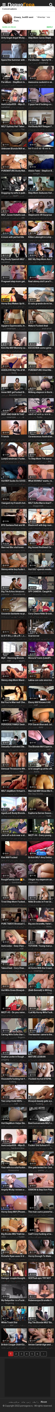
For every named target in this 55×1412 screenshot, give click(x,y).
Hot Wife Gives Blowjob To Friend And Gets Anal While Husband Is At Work (14, 990)
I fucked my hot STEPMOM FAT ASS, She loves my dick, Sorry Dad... (41, 1079)
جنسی (30, 196)
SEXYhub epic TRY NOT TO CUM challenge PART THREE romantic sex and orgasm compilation (41, 1278)
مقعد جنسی (33, 85)
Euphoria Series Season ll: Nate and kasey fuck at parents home (41, 813)
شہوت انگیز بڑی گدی (38, 351)
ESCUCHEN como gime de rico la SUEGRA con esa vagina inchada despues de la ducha (41, 348)
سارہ (46, 727)
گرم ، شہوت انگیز (19, 638)
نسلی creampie (8, 417)
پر (6, 882)
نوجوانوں (33, 63)
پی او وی (47, 196)
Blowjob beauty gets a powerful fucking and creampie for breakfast (41, 1101)
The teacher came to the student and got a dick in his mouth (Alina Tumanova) (41, 1034)
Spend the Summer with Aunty (14, 60)
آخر (48, 284)
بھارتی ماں (49, 417)
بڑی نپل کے (33, 395)
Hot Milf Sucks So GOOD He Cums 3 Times (14, 481)
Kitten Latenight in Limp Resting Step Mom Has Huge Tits (41, 237)
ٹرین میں (20, 151)
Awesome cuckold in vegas (41, 82)
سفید (50, 151)
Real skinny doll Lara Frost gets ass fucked (41, 281)
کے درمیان (46, 173)
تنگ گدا (32, 284)
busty (14, 373)
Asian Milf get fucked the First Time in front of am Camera (14, 392)
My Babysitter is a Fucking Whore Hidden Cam (14, 1300)
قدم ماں (38, 196)
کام (48, 40)
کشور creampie (8, 328)
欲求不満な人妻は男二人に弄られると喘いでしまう (14, 636)
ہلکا (39, 550)
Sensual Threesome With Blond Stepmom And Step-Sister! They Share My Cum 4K (14, 769)
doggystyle (38, 506)
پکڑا (17, 1303)
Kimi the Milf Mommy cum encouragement (14, 348)
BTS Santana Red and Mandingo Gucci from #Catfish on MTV (14, 525)
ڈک (29, 373)
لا (50, 683)
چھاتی (42, 240)
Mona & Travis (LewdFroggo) (41, 658)
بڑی (33, 373)
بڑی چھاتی (33, 1303)
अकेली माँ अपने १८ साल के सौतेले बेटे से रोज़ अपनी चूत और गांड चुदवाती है (41, 414)
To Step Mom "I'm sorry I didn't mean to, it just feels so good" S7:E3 (41, 458)
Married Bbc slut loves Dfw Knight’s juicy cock (14, 547)
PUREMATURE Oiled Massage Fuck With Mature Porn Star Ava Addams (41, 370)
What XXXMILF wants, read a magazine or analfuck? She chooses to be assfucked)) (41, 481)
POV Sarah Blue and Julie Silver (41, 724)
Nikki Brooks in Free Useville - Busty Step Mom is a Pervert (41, 902)
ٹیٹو (3, 528)
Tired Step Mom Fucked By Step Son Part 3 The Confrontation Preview (14, 902)
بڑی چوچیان (34, 129)
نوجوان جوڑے (39, 107)
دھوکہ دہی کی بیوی (42, 1325)
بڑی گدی (32, 550)
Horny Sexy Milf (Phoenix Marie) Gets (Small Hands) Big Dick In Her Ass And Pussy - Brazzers (14, 1212)
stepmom (26, 218)
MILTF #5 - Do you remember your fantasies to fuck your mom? (14, 1012)
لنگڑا (22, 1104)
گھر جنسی (42, 151)
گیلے (3, 439)
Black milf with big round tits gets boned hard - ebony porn (41, 525)
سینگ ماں (32, 151)
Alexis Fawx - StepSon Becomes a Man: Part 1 (41, 171)
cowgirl (36, 173)
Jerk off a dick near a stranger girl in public (14, 835)
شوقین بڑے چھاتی (36, 40)
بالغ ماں (18, 173)
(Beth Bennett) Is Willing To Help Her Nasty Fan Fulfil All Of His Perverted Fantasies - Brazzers (41, 990)
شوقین (31, 306)
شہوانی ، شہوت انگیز (11, 484)
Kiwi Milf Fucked (9, 857)
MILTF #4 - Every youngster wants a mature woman (41, 835)
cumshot (5, 107)
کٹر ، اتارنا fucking (41, 816)
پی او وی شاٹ (7, 616)
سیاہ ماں (19, 860)
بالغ (3, 240)
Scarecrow (33, 636)
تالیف (43, 1126)
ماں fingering (7, 1303)
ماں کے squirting (19, 661)
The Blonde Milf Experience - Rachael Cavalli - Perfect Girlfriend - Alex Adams (41, 746)
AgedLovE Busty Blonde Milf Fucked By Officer (14, 813)
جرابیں (46, 1148)
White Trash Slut (9, 1322)
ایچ (16, 616)
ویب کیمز (32, 1214)
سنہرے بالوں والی (37, 993)
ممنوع (10, 971)
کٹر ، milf (6, 661)
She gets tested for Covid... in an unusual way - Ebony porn (41, 1167)
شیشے (16, 971)
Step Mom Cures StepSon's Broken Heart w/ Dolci (41, 38)
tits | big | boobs (35, 794)
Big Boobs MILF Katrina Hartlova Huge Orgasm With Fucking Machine (14, 1234)
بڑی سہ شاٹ (46, 129)
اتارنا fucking (8, 1082)
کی (14, 683)
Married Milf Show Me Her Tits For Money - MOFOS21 (41, 791)
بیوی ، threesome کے (15, 1170)
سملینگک (43, 1059)
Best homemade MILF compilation (41, 1123)
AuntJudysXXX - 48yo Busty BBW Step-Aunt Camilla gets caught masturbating (14, 1145)
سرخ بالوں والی (9, 306)
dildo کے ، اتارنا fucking (13, 1237)
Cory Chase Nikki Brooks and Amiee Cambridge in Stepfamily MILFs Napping (41, 613)
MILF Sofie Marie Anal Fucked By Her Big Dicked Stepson (41, 503)
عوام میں (18, 838)
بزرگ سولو (6, 351)
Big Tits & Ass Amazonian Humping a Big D (14, 591)
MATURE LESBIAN (37, 1056)
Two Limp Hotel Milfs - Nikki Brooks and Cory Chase (14, 1101)
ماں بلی (24, 262)
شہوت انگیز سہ (17, 1214)
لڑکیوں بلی (15, 129)
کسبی (21, 196)
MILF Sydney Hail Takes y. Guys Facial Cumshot (14, 126)
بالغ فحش (45, 218)
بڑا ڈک (49, 771)
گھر (49, 1126)
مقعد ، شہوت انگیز (37, 594)
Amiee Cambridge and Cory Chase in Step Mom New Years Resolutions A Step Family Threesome (41, 1344)
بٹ (40, 1303)
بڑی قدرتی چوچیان (37, 1259)
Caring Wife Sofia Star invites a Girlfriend (14, 1034)
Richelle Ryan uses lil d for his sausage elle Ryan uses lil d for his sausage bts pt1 (14, 1256)
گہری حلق (42, 1237)
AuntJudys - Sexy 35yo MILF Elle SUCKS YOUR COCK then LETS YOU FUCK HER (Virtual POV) (14, 946)
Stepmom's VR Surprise (40, 215)
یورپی (51, 1237)
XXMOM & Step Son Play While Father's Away (41, 1189)
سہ (29, 1281)
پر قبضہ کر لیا (35, 638)
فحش (15, 572)
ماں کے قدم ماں (8, 284)
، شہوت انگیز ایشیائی (12, 85)
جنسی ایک (16, 240)
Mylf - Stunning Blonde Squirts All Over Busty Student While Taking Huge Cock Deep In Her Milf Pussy (14, 658)
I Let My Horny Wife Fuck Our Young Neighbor (41, 1012)
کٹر (26, 85)
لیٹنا (31, 1082)
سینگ (3, 1015)
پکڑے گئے (5, 1148)
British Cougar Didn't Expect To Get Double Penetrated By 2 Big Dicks (14, 1344)
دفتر (30, 771)
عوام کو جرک (7, 838)
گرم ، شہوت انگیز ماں (39, 262)
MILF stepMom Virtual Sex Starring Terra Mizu (14, 791)
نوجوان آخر (41, 306)
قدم (30, 616)
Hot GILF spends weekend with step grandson (41, 569)
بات (3, 63)
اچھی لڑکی (42, 461)
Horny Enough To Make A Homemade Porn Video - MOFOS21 (41, 1256)
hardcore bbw (17, 1148)
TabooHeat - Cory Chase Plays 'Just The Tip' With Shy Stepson (14, 968)
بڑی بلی (38, 1015)
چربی (19, 284)
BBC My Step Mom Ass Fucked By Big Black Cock (41, 259)
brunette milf (15, 395)
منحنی (31, 439)
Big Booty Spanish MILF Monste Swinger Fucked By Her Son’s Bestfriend (14, 259)
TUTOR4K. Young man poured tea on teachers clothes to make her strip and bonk (41, 946)
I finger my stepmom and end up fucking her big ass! (41, 879)
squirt (15, 196)
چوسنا (4, 683)
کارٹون (43, 661)
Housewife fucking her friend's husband (14, 1079)
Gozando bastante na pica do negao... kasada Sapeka (14, 613)
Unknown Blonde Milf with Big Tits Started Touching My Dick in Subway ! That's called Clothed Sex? (14, 148)
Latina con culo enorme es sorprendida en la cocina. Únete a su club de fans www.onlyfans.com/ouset (41, 680)
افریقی (48, 1170)
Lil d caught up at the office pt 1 (41, 769)
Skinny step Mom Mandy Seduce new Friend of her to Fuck (14, 680)
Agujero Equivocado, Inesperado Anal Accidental (14, 326)
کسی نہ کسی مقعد (9, 1347)
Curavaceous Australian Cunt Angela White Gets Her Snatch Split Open (41, 436)
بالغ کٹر (15, 262)
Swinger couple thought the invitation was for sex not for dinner (14, 1278)
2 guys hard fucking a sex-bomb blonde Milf (41, 104)
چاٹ (30, 1325)
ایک (20, 572)
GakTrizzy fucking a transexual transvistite (41, 1234)
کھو (46, 638)
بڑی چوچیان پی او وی (16, 63)
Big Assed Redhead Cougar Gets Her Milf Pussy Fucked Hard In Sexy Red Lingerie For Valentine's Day (41, 547)
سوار (42, 771)
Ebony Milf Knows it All (39, 702)
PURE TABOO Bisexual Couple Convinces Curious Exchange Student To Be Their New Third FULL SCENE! (14, 924)
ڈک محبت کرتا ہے (15, 550)
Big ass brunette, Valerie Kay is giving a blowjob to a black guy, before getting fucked (41, 924)
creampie (43, 63)
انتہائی (41, 284)
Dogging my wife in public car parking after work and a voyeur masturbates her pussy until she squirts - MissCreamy (14, 193)
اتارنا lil (5, 1259)
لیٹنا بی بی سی (19, 528)
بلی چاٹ (5, 1214)
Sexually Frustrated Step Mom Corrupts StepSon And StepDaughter (14, 746)
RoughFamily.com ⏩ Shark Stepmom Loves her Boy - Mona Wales (14, 879)
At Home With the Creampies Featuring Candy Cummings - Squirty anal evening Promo (41, 968)
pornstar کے (6, 594)
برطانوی (12, 816)
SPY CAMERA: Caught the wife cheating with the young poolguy (41, 591)
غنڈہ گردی (33, 949)
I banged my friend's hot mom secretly (14, 503)
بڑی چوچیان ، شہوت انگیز (40, 528)
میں (46, 616)
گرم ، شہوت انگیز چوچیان (18, 794)
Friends (5, 436)
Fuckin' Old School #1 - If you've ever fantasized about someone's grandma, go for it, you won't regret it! (41, 1145)
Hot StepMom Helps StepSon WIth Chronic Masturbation (14, 1123)
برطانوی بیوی (25, 373)
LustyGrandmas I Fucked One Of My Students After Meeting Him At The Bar (14, 458)
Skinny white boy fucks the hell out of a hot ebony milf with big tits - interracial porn (14, 569)
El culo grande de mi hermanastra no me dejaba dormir (41, 303)
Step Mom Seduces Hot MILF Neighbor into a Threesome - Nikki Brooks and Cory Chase (41, 193)
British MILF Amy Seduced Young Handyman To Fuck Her (41, 857)
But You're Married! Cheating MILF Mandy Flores (14, 702)
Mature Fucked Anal (38, 326)
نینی (23, 1303)
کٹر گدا (10, 727)
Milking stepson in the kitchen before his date (41, 392)
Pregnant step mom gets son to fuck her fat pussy (14, 281)
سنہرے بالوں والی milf (15, 40)
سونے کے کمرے (34, 572)
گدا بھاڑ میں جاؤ (37, 926)
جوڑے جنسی (21, 1281)
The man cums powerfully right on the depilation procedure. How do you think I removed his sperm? (41, 1212)
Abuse (44, 1402)
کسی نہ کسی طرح (8, 218)
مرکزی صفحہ (14, 1402)
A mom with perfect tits (12, 237)
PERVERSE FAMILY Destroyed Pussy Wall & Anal (14, 724)
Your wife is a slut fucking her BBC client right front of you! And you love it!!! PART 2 (14, 1167)
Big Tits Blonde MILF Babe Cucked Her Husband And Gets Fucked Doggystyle (41, 1322)
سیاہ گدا (10, 1281)
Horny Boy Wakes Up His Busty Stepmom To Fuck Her (14, 303)
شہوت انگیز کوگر (36, 860)
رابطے (36, 1402)
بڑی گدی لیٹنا (35, 683)
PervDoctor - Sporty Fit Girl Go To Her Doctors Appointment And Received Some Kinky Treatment (41, 60)
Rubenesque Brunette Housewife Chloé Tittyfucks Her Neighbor (41, 1300)
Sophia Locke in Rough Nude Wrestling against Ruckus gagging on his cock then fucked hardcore (14, 1056)
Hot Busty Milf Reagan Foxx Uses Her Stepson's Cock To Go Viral (41, 126)
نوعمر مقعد (20, 727)
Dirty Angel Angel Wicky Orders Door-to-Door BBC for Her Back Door (14, 38)
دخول (16, 1325)
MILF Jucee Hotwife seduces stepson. (14, 215)
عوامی (12, 151)
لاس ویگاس (32, 1237)
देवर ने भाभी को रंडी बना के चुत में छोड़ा (41, 148)
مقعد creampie (35, 971)
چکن (3, 151)
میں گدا (41, 1037)
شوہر (30, 1015)
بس (7, 151)
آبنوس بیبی (7, 572)
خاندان (43, 395)
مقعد (22, 40)
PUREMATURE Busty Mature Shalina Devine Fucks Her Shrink (14, 171)
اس (7, 395)
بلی (3, 196)
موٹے (46, 683)
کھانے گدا (25, 1325)
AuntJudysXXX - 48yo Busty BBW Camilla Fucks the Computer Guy (14, 104)
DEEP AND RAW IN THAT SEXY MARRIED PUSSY (14, 414)
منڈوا (11, 506)
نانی (25, 484)
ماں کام (32, 461)
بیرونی (15, 1015)
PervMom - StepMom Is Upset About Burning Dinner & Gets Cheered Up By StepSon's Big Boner (14, 82)
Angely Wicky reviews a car (14, 1189)
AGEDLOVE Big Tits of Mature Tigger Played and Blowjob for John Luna (14, 370)
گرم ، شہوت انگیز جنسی (25, 749)
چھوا (30, 240)
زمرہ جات (26, 1402)
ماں (30, 107)
